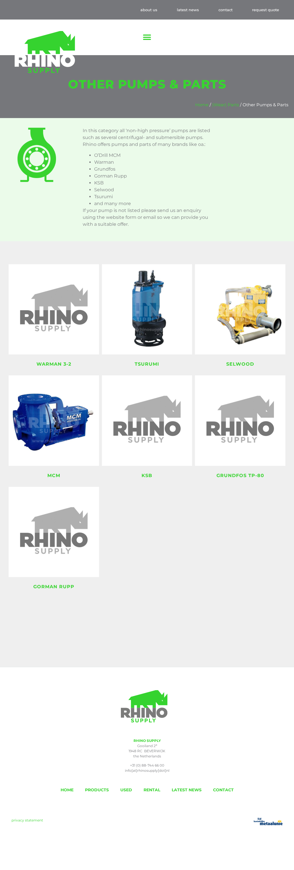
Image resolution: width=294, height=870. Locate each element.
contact (225, 9)
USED (126, 789)
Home (201, 104)
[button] (147, 37)
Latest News (188, 9)
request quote (265, 9)
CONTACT (223, 789)
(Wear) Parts (225, 104)
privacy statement (27, 820)
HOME (67, 789)
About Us (148, 9)
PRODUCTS (97, 789)
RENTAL (152, 789)
